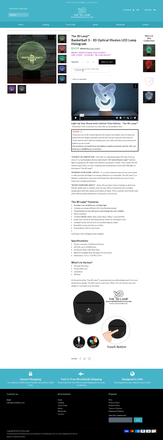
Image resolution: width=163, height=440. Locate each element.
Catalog (46, 24)
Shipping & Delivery (116, 411)
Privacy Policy (114, 403)
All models (18, 30)
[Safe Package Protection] (149, 87)
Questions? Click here (18, 9)
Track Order (71, 24)
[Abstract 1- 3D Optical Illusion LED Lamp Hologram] (149, 103)
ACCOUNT (127, 10)
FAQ (110, 400)
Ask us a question (80, 79)
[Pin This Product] (89, 359)
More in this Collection (149, 38)
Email (9, 400)
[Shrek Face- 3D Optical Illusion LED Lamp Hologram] (149, 71)
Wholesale (120, 24)
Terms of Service (115, 408)
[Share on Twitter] (84, 359)
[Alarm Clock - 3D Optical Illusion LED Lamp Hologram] (149, 56)
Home (20, 24)
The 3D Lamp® (24, 431)
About (95, 24)
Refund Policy (114, 405)
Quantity (75, 62)
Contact (145, 24)
